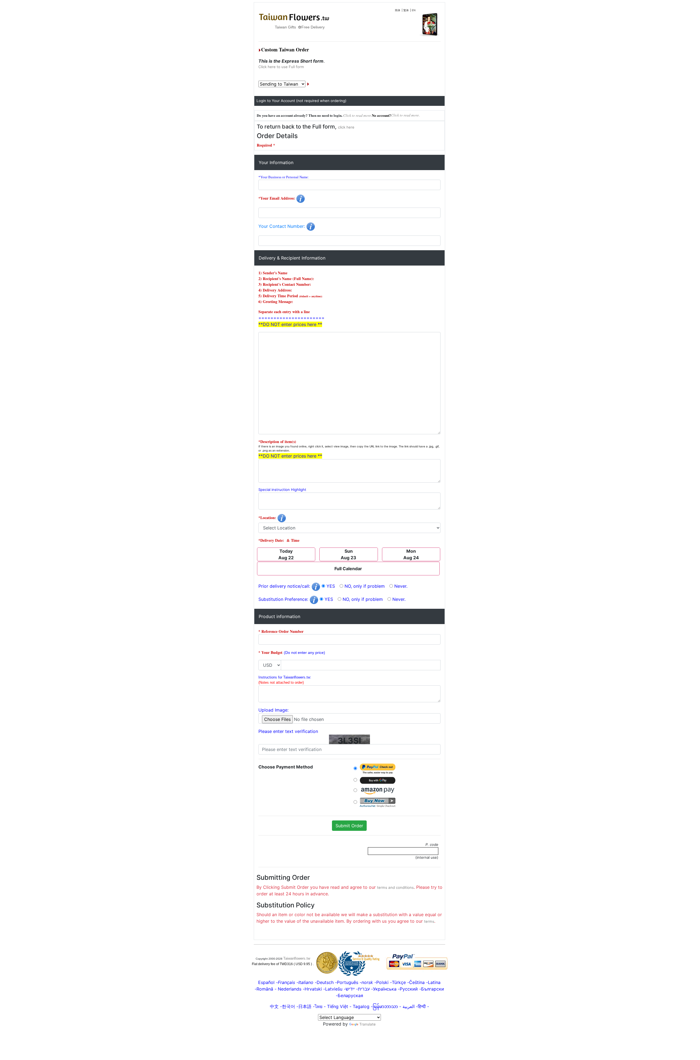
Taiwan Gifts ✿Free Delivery (283, 27)
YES (330, 586)
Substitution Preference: (284, 599)
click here (346, 127)
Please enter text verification (288, 731)
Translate (367, 1024)
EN (414, 10)
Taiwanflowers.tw (296, 958)
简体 (397, 10)
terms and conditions (395, 887)
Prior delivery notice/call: (284, 586)
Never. (400, 586)
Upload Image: (273, 710)
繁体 (406, 10)
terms (429, 921)
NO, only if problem (365, 586)
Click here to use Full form (281, 67)
